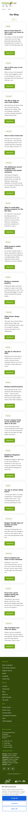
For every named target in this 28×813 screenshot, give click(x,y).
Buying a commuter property (11, 282)
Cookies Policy (6, 713)
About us (5, 694)
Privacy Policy (6, 707)
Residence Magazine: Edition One (12, 455)
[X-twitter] (8, 768)
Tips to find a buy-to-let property (13, 68)
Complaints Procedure (9, 715)
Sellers (4, 673)
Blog (3, 692)
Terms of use (6, 710)
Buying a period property (13, 387)
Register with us (7, 670)
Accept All (14, 798)
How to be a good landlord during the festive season (11, 594)
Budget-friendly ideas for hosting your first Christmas (13, 524)
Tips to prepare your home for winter (11, 628)
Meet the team (6, 697)
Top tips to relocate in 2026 (12, 352)
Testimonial (5, 689)
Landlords (5, 676)
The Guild (5, 700)
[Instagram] (13, 768)
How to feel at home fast (13, 136)
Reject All (14, 809)
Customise (14, 803)
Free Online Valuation (9, 668)
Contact (4, 686)
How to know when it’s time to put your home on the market (13, 32)
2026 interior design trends (11, 317)
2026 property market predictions (12, 247)
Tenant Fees (6, 679)
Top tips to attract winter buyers (13, 491)
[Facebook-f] (4, 768)
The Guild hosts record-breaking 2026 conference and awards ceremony (13, 169)
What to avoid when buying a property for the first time (13, 209)
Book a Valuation (7, 665)
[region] (14, 798)
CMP (3, 718)
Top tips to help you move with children (11, 101)
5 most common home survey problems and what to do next (12, 421)
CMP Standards (7, 721)
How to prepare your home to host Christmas (13, 558)
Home (3, 9)
